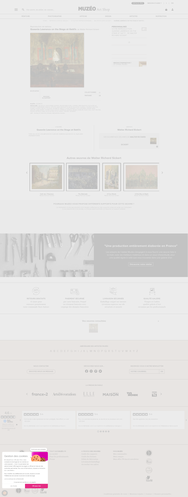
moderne (62, 134)
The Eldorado (83, 194)
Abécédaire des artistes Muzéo (94, 346)
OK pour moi (36, 486)
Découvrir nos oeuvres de (125, 141)
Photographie (54, 16)
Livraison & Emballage (90, 461)
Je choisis (13, 486)
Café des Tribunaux (47, 194)
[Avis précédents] (20, 420)
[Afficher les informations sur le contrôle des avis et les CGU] (17, 424)
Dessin (108, 16)
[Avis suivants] (186, 420)
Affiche (83, 16)
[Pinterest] (96, 372)
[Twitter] (101, 372)
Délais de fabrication (89, 459)
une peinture (44, 134)
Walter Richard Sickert (102, 21)
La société (54, 454)
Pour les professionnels (59, 456)
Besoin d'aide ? (155, 3)
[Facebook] (87, 372)
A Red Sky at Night (141, 194)
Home (45, 21)
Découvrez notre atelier (141, 264)
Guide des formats (88, 456)
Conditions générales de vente (115, 494)
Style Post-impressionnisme (81, 21)
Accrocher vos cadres (90, 464)
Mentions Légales (136, 494)
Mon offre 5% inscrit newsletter (126, 459)
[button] (5, 493)
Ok (162, 371)
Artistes (133, 16)
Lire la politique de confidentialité (14, 479)
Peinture (26, 16)
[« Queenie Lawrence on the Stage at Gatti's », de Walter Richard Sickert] (93, 328)
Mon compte (118, 456)
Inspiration (161, 16)
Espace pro (138, 3)
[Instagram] (91, 372)
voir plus (27, 421)
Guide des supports (89, 454)
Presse (52, 459)
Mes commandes (120, 454)
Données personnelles (162, 494)
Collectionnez (90, 92)
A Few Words (111, 194)
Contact (149, 494)
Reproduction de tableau (59, 21)
